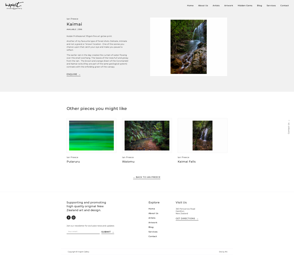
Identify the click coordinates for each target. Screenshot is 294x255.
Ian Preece (72, 19)
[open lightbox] (188, 48)
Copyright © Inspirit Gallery (78, 252)
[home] (14, 6)
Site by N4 (223, 252)
